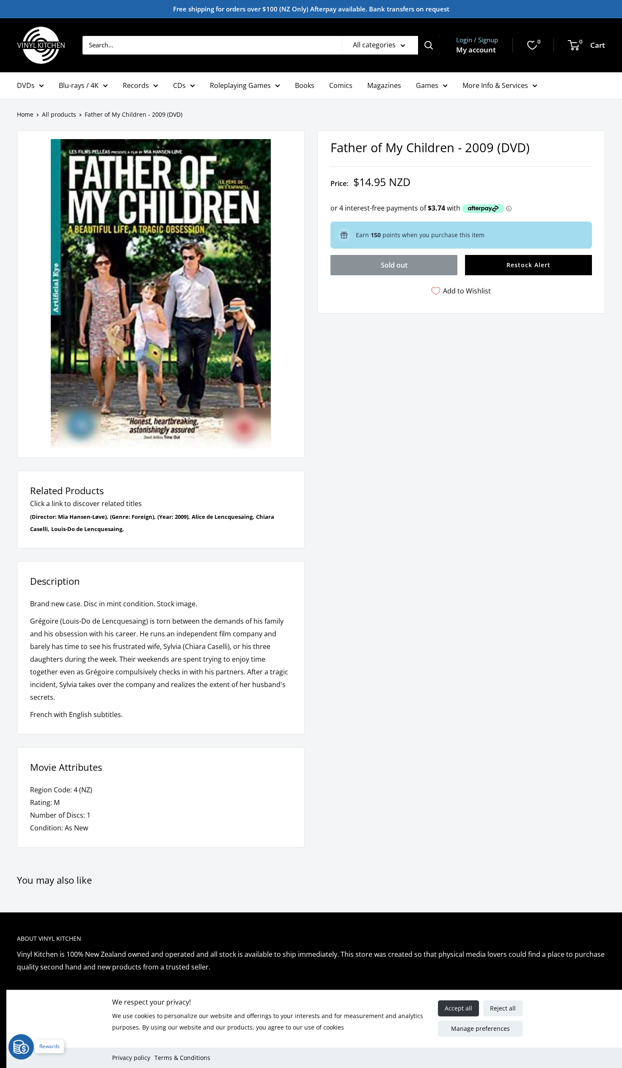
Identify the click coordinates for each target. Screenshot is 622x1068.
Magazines (384, 85)
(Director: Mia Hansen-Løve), (69, 516)
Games (427, 85)
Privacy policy (131, 1058)
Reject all (503, 1008)
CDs (179, 85)
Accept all (458, 1008)
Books (304, 85)
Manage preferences (480, 1028)
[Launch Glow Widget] (21, 1047)
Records (136, 85)
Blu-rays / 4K (79, 85)
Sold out (394, 265)
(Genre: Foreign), (133, 516)
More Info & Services (495, 85)
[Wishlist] (532, 45)
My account (476, 50)
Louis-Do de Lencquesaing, (87, 529)
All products (59, 114)
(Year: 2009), (173, 516)
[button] (528, 265)
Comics (340, 85)
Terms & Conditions (182, 1058)
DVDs (26, 85)
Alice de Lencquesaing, (223, 516)
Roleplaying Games (240, 85)
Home (25, 114)
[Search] (428, 45)
